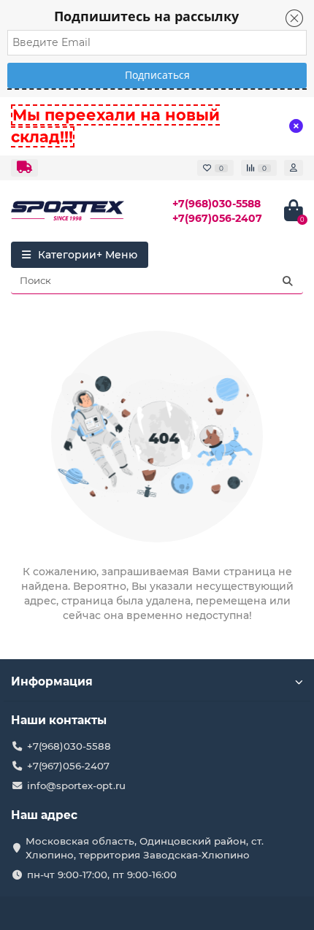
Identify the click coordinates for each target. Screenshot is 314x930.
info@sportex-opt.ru (76, 785)
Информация (52, 681)
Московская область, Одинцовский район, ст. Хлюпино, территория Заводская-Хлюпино (145, 848)
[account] (293, 168)
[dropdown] (24, 168)
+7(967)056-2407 (217, 218)
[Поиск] (287, 281)
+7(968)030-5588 (216, 203)
